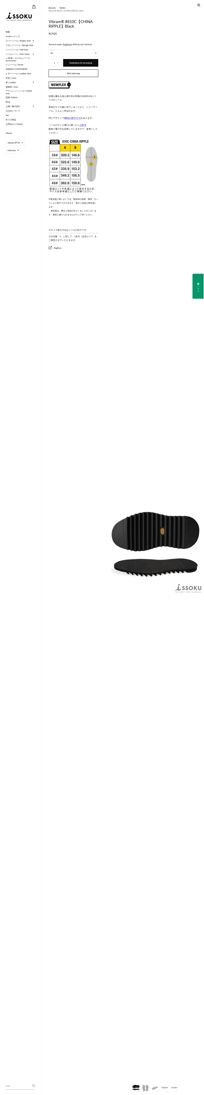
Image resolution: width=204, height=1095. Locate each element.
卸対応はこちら (198, 286)
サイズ (52, 50)
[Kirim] (33, 1085)
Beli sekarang (73, 73)
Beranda (52, 8)
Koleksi (62, 8)
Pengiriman (67, 44)
